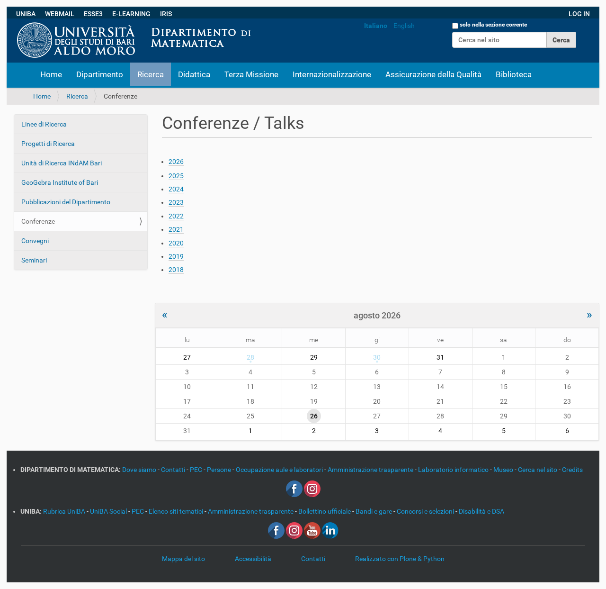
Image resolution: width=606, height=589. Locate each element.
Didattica (194, 74)
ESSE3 (93, 14)
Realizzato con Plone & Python (400, 558)
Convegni (35, 241)
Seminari (34, 260)
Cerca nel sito (538, 469)
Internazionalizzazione (332, 74)
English (404, 25)
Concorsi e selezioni (426, 511)
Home (51, 74)
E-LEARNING (131, 14)
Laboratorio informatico (454, 469)
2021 (176, 229)
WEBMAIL (59, 14)
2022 (176, 216)
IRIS (166, 14)
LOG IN (579, 14)
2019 (176, 256)
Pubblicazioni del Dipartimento (65, 202)
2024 (176, 189)
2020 (176, 243)
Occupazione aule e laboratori (280, 469)
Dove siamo (140, 469)
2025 (176, 176)
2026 (176, 161)
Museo (504, 469)
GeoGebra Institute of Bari (59, 182)
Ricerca (150, 74)
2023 (176, 202)
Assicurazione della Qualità (433, 74)
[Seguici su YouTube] (312, 530)
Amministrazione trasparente (371, 469)
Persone (219, 469)
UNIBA (26, 14)
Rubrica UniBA (65, 511)
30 (377, 357)
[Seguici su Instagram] (312, 488)
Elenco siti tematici (177, 511)
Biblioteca (514, 74)
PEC (197, 469)
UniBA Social (108, 511)
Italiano (375, 25)
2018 (176, 269)
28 (250, 357)
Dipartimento (99, 74)
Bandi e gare (374, 511)
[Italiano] (258, 23)
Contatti (174, 469)
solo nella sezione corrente (493, 24)
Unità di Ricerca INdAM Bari (61, 163)
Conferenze (38, 221)
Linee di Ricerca (44, 124)
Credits (572, 469)
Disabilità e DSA (481, 511)
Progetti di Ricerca (48, 143)
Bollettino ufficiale (325, 511)
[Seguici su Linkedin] (330, 530)
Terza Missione (251, 74)
